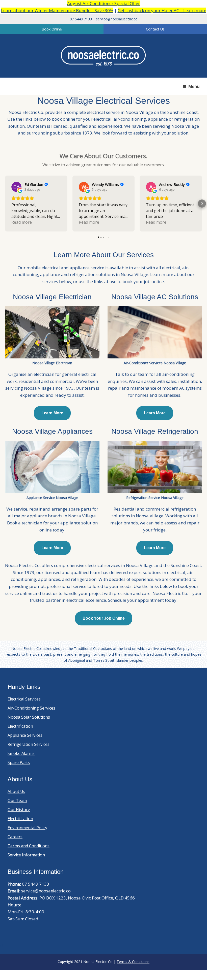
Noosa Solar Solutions (29, 717)
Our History (19, 809)
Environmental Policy (27, 827)
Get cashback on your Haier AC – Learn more (162, 10)
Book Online (52, 29)
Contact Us (155, 29)
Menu (193, 86)
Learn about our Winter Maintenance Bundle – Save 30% (57, 10)
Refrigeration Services (28, 744)
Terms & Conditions (133, 961)
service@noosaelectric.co (117, 19)
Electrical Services (24, 699)
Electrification (20, 726)
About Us (16, 791)
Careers (15, 837)
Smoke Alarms (21, 753)
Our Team (17, 800)
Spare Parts (19, 762)
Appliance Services (25, 735)
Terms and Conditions (28, 846)
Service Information (26, 855)
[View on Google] (16, 187)
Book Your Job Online (104, 618)
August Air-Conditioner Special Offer (103, 3)
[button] (5, 203)
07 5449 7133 (81, 19)
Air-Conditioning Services (31, 708)
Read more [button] (21, 222)
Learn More (52, 413)
